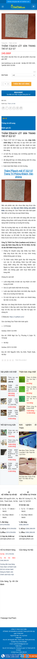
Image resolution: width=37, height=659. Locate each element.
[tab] (19, 118)
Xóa (34, 72)
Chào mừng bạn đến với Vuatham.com (19, 1)
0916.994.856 (5, 525)
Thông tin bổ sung (8, 123)
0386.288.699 (24, 525)
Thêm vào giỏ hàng (21, 84)
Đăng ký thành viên (6, 572)
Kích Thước (4, 75)
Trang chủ (4, 43)
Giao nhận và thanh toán (8, 567)
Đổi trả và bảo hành (6, 569)
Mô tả (4, 118)
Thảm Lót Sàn (13, 43)
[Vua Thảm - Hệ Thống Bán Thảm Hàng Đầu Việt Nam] (17, 6)
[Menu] (2, 6)
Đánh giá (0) (6, 128)
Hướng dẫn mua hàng (7, 564)
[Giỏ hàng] (33, 6)
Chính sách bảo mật (7, 574)
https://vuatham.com (17, 317)
